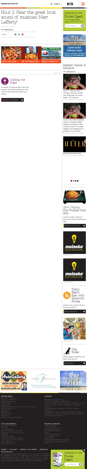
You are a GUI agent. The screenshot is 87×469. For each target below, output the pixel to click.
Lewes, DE (5, 410)
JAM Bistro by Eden (52, 431)
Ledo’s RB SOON (9, 61)
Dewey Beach (6, 403)
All (46, 398)
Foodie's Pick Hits (72, 226)
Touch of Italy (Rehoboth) (12, 440)
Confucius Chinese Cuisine (12, 438)
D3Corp (7, 455)
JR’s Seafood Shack (52, 429)
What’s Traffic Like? (51, 61)
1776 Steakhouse (8, 429)
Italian (47, 407)
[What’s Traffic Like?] (51, 53)
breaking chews (75, 19)
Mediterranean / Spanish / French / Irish (62, 408)
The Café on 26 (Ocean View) (56, 441)
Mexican (48, 410)
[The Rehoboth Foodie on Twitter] (71, 4)
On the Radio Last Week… (31, 61)
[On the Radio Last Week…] (31, 52)
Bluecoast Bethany (9, 425)
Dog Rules (69, 363)
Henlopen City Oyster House (12, 432)
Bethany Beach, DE (8, 401)
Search (57, 4)
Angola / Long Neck (9, 400)
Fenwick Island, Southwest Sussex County (18, 407)
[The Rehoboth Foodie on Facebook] (68, 4)
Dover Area (6, 405)
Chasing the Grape (10, 100)
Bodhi (47, 443)
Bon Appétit (49, 438)
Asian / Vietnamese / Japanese (57, 401)
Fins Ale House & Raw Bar (11, 431)
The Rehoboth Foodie (75, 99)
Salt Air (4, 427)
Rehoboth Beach (8, 398)
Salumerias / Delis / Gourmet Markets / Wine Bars (65, 412)
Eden (47, 432)
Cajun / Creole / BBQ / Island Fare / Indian (62, 405)
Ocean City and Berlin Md (11, 417)
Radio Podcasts (71, 311)
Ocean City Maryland (20, 455)
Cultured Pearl (7, 436)
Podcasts (70, 71)
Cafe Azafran (6, 441)
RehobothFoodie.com (24, 454)
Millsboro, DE (7, 414)
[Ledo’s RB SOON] (11, 52)
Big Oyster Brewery (53, 434)
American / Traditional (54, 400)
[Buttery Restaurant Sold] (74, 144)
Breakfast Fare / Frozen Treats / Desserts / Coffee (66, 403)
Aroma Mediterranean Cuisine (57, 440)
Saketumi (4, 434)
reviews (66, 21)
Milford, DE (6, 412)
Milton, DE (5, 415)
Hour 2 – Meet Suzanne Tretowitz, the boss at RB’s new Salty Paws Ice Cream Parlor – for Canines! (73, 94)
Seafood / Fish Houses (54, 415)
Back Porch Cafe (8, 443)
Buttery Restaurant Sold (72, 153)
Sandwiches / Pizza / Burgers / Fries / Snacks (63, 414)
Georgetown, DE (8, 408)
